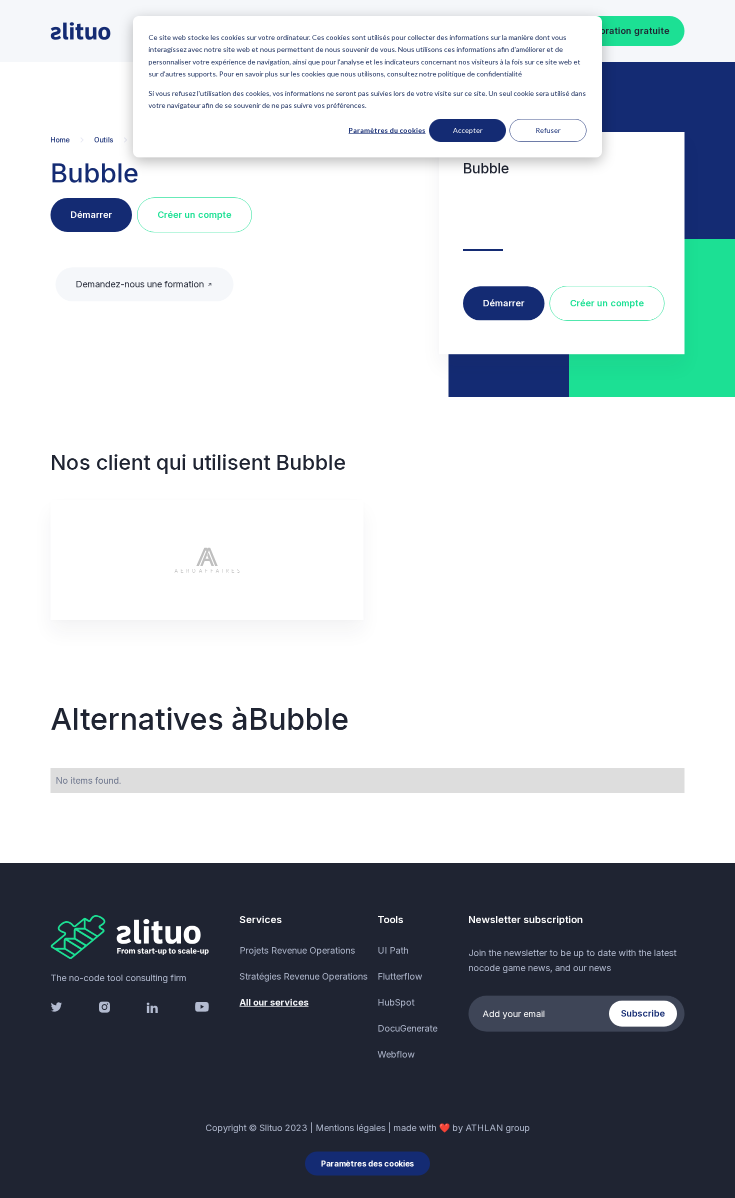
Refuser (548, 130)
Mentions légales (351, 1128)
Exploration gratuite (626, 30)
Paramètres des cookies (367, 1164)
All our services (274, 1002)
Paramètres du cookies (387, 130)
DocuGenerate (408, 1028)
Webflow (396, 1054)
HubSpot (396, 1002)
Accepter (467, 130)
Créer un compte (195, 214)
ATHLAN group (498, 1128)
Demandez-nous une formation (140, 284)
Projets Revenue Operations (297, 950)
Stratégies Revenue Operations (304, 976)
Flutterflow (400, 976)
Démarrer (91, 214)
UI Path (393, 950)
